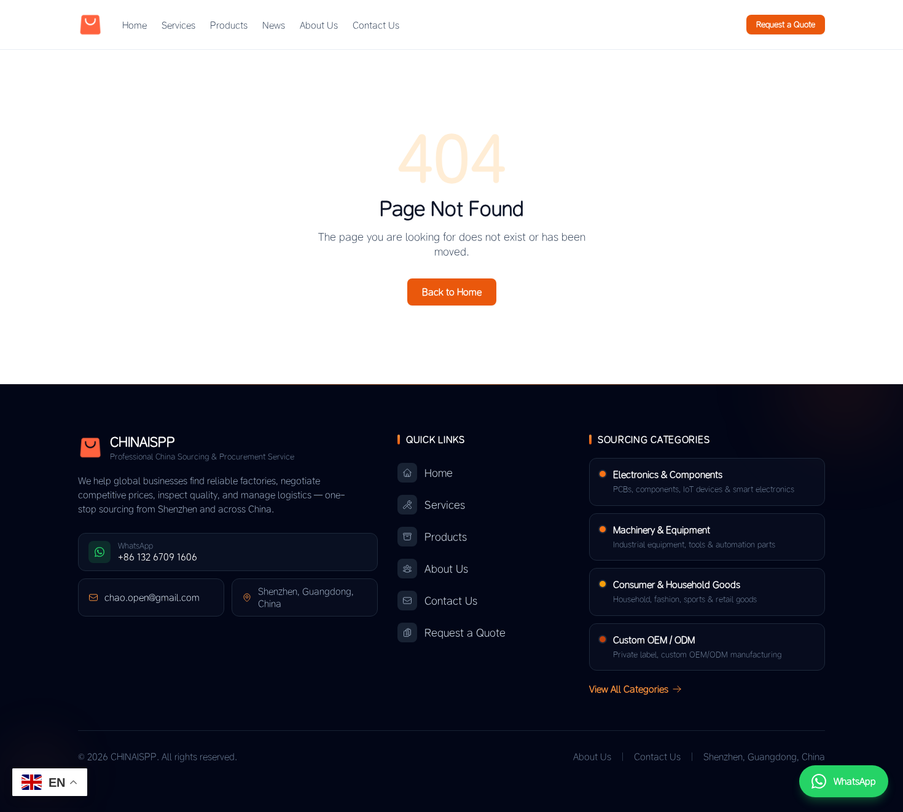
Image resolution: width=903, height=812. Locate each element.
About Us (319, 25)
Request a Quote (785, 24)
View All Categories (628, 689)
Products (229, 25)
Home (134, 25)
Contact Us (376, 25)
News (273, 25)
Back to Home (452, 292)
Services (178, 25)
